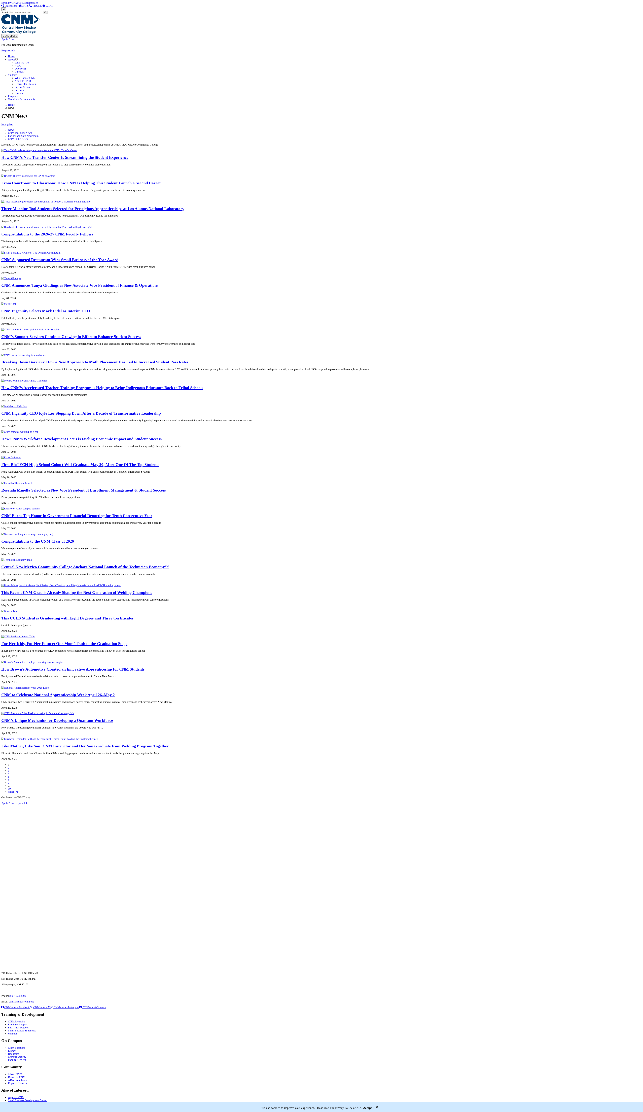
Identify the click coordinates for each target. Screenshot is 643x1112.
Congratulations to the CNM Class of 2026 (37, 541)
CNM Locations (16, 1047)
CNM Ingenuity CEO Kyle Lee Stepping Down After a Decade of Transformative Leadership (81, 413)
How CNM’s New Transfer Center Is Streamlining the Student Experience (64, 157)
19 (9, 788)
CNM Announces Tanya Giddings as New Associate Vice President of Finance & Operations (79, 285)
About (11, 59)
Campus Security (17, 1056)
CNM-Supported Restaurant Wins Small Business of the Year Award (59, 260)
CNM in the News (18, 138)
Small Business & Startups (22, 1030)
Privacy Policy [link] (343, 1107)
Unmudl (12, 1033)
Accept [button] (367, 1107)
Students (12, 75)
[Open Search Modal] (3, 9)
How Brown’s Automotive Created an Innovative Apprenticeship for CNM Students (73, 669)
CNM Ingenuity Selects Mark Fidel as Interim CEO (45, 311)
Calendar (19, 71)
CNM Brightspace (28, 2)
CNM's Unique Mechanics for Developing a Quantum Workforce (57, 720)
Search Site (7, 12)
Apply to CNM (23, 81)
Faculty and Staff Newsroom (23, 135)
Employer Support (17, 1024)
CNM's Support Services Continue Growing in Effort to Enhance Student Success (71, 336)
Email (4, 2)
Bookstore (13, 1053)
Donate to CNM (16, 1077)
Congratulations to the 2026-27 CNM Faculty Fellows (47, 234)
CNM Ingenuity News (20, 132)
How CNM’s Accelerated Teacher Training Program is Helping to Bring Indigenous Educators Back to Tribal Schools (102, 388)
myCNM (13, 2)
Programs (13, 96)
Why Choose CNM (25, 78)
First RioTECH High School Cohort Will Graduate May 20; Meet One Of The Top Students (80, 464)
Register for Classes (25, 84)
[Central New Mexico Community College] (20, 32)
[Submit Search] (45, 12)
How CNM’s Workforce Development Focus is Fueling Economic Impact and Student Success (81, 439)
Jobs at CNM (15, 1074)
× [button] (377, 1106)
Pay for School (22, 87)
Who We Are (22, 62)
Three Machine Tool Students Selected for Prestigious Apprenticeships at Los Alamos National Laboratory (92, 208)
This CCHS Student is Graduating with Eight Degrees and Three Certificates (67, 618)
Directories (20, 68)
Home (11, 56)
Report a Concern (17, 1083)
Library (12, 1050)
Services (19, 90)
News (18, 65)
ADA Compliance (17, 1080)
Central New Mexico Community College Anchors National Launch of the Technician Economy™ (85, 567)
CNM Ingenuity (16, 1021)
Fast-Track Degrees (18, 1027)
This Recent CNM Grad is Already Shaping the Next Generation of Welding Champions (76, 592)
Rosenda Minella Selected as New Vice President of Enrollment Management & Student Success (83, 490)
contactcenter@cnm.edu (21, 1001)
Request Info (8, 50)
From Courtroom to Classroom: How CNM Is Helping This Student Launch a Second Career (81, 183)
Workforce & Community (21, 99)
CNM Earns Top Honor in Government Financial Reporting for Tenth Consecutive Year (76, 515)
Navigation (7, 124)
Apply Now (7, 39)
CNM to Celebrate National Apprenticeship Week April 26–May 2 (58, 695)
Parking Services (17, 1059)
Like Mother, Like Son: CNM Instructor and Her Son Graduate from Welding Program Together (85, 746)
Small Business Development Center (27, 1100)
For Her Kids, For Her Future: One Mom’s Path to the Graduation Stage (64, 643)
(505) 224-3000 (17, 995)
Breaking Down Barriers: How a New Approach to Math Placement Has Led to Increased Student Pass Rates (94, 362)
